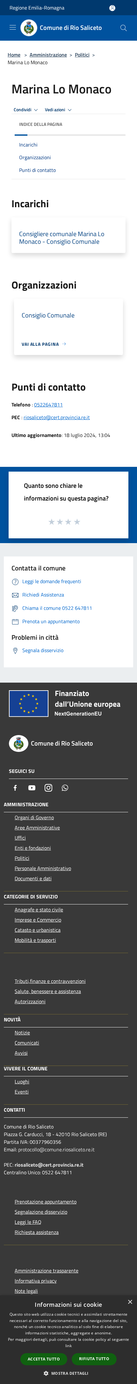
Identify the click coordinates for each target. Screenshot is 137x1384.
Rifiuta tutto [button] (94, 1358)
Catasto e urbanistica (38, 930)
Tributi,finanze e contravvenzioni (50, 981)
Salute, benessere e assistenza (48, 991)
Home (14, 54)
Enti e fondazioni (33, 848)
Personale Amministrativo (43, 868)
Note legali (26, 1291)
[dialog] (68, 1339)
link (68, 1345)
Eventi (22, 1091)
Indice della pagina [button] (40, 124)
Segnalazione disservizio (41, 1212)
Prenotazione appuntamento (45, 1201)
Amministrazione (48, 54)
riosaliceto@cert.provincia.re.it (57, 417)
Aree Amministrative (37, 827)
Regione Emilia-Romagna (37, 7)
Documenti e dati (33, 878)
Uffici (20, 838)
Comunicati (27, 1043)
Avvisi (21, 1053)
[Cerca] (123, 28)
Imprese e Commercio (38, 920)
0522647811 (48, 404)
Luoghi (22, 1081)
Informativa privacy (36, 1281)
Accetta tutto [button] (44, 1359)
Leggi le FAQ (28, 1222)
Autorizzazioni (30, 1001)
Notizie (22, 1032)
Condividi (23, 109)
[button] (68, 1373)
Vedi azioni (55, 109)
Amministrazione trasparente (46, 1270)
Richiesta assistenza (37, 1232)
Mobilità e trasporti (35, 940)
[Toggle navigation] (13, 27)
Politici (82, 54)
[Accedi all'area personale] (112, 8)
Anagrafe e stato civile (39, 909)
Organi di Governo (34, 817)
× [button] (129, 1302)
